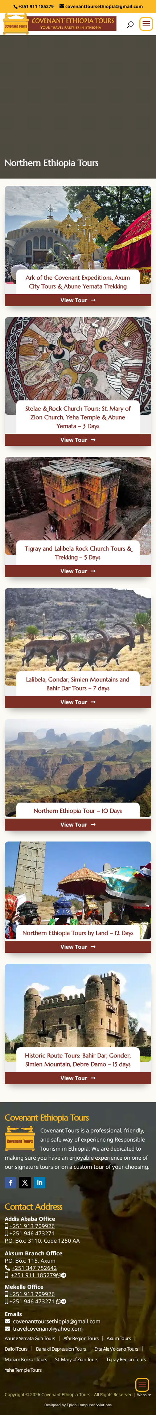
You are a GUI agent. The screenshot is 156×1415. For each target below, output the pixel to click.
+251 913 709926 (32, 1226)
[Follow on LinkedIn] (39, 1182)
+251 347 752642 (34, 1267)
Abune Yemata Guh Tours (30, 1338)
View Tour (75, 300)
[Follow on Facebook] (10, 1182)
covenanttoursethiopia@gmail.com (56, 1321)
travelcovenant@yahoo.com (48, 1328)
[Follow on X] (25, 1182)
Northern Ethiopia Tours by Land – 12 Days (78, 932)
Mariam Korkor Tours (26, 1359)
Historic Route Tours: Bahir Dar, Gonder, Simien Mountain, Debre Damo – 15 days (78, 1060)
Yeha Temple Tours (23, 1369)
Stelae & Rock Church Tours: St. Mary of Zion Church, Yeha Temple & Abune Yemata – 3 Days (78, 417)
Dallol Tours (16, 1348)
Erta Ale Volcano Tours (116, 1348)
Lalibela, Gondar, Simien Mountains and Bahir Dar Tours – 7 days (78, 684)
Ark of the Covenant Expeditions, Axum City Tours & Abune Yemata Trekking (78, 282)
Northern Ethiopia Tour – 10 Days (78, 810)
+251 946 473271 (32, 1233)
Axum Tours (119, 1338)
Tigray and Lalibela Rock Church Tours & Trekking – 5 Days (78, 553)
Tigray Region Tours (126, 1359)
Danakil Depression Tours (61, 1348)
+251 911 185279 (33, 1275)
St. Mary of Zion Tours (76, 1359)
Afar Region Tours (81, 1338)
